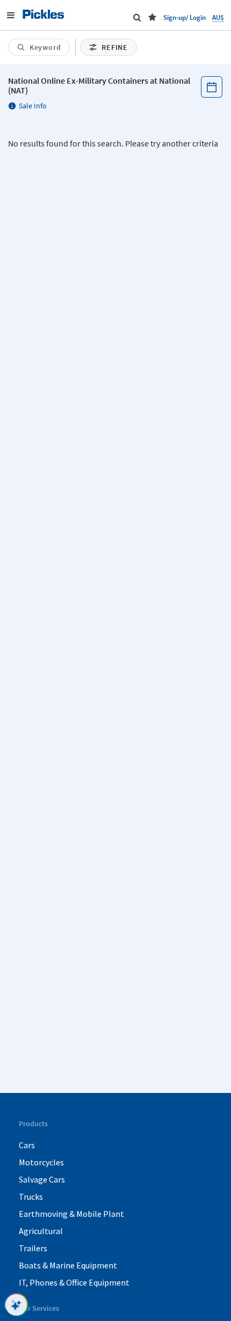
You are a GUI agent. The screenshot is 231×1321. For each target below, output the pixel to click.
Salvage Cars (42, 1179)
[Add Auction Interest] (211, 87)
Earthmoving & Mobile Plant (71, 1213)
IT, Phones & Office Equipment (74, 1282)
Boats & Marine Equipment (68, 1265)
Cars (27, 1145)
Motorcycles (41, 1162)
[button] (152, 17)
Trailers (33, 1248)
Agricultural (41, 1230)
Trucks (31, 1196)
